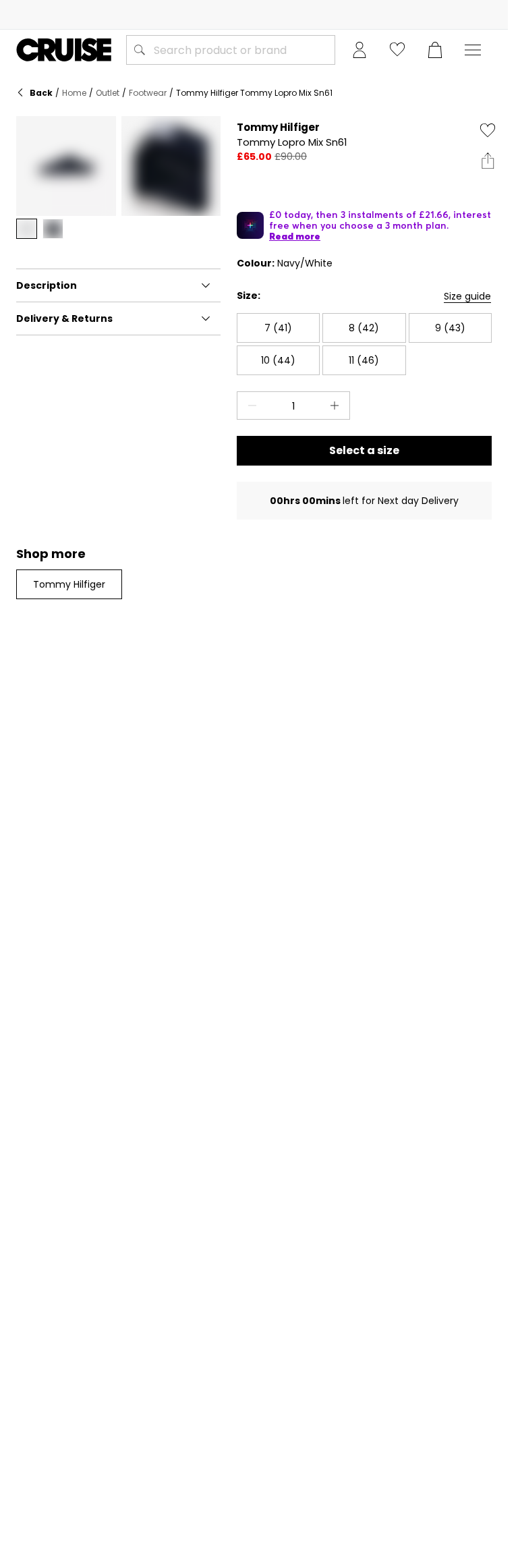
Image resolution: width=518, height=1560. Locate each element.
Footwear (148, 93)
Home (74, 93)
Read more (294, 236)
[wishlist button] (397, 50)
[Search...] (139, 50)
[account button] (359, 50)
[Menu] (473, 50)
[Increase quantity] (337, 405)
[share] (487, 160)
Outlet (107, 93)
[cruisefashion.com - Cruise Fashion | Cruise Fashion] (63, 50)
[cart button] (435, 50)
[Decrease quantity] (249, 405)
